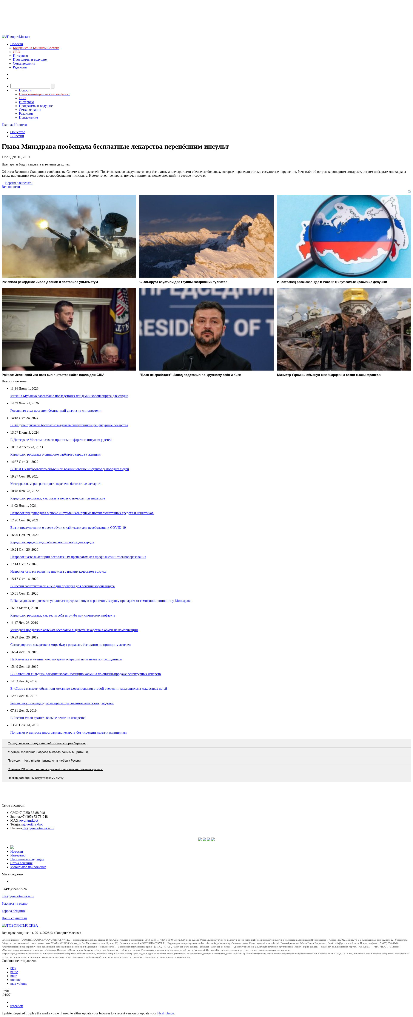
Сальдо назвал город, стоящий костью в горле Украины (47, 743)
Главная (7, 125)
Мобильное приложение (28, 867)
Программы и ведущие (30, 59)
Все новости (11, 187)
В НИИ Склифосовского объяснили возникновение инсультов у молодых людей (69, 469)
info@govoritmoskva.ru (38, 828)
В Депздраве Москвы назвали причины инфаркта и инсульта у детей (61, 440)
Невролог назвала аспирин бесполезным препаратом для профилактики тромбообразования (78, 557)
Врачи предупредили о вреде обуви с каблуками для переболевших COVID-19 (68, 527)
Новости (16, 44)
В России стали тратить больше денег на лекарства (47, 718)
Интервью (20, 55)
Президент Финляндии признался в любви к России (44, 760)
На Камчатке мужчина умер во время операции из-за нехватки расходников (66, 659)
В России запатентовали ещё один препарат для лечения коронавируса (62, 586)
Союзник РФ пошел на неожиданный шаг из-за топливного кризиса (55, 769)
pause (14, 972)
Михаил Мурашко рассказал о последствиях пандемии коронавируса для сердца (69, 396)
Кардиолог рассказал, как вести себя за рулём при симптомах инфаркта (62, 615)
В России (17, 136)
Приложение (28, 117)
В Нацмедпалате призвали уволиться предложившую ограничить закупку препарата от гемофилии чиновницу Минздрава (100, 601)
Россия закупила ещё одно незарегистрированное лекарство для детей (62, 703)
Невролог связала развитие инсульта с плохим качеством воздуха (58, 571)
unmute (15, 979)
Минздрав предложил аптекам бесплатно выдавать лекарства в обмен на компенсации (74, 630)
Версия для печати (18, 183)
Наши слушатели (14, 918)
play (13, 968)
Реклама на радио (15, 903)
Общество (17, 132)
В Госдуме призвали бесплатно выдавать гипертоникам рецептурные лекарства (69, 425)
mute (13, 976)
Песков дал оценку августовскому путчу (35, 777)
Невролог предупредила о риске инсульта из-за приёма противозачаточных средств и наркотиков (82, 513)
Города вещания (13, 911)
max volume (18, 983)
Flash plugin (165, 1013)
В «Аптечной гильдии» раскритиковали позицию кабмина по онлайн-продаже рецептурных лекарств (85, 674)
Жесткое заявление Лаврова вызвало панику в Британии (48, 752)
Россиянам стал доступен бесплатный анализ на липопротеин (56, 410)
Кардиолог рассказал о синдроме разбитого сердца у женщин (55, 454)
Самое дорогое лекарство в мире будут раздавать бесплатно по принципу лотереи (70, 644)
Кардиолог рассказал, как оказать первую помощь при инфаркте (57, 498)
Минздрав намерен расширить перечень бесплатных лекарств (55, 483)
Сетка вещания (24, 63)
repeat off (16, 1006)
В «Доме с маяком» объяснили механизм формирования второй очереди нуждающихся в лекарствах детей (88, 688)
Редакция (20, 67)
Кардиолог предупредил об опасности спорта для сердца (52, 542)
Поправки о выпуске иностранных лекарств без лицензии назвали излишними (68, 732)
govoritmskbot (28, 820)
